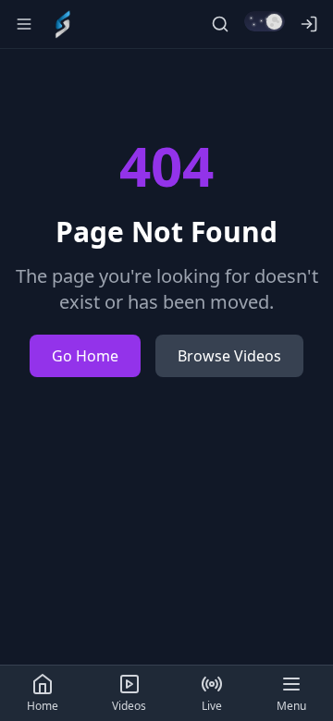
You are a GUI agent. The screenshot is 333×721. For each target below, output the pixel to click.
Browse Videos (229, 356)
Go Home (85, 356)
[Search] (220, 24)
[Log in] (309, 24)
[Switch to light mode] (264, 21)
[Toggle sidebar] (24, 24)
